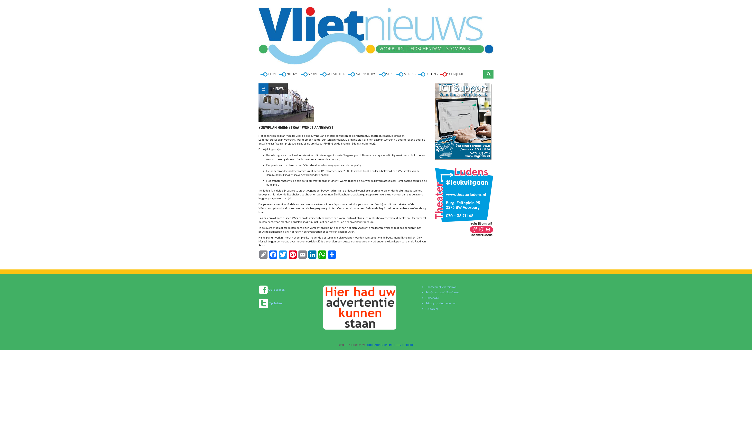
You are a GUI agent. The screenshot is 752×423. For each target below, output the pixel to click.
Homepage (432, 297)
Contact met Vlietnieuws (441, 286)
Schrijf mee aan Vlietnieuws (442, 292)
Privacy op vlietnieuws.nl (441, 303)
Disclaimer (432, 308)
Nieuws (278, 89)
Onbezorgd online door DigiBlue (390, 345)
